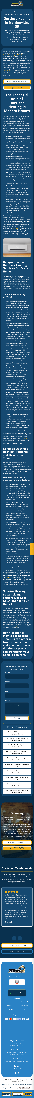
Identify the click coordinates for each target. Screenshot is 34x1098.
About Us (10, 1005)
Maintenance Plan (24, 1002)
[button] (28, 1094)
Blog (24, 1009)
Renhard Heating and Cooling (13, 55)
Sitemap (29, 1084)
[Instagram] (18, 1073)
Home (16, 12)
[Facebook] (16, 1073)
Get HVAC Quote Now (32, 549)
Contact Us (24, 1005)
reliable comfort (8, 70)
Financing (10, 1009)
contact (9, 577)
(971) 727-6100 (17, 1069)
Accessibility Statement (19, 1084)
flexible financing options (12, 626)
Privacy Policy (6, 1084)
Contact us (17, 228)
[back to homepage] (17, 4)
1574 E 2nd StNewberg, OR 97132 (17, 1044)
